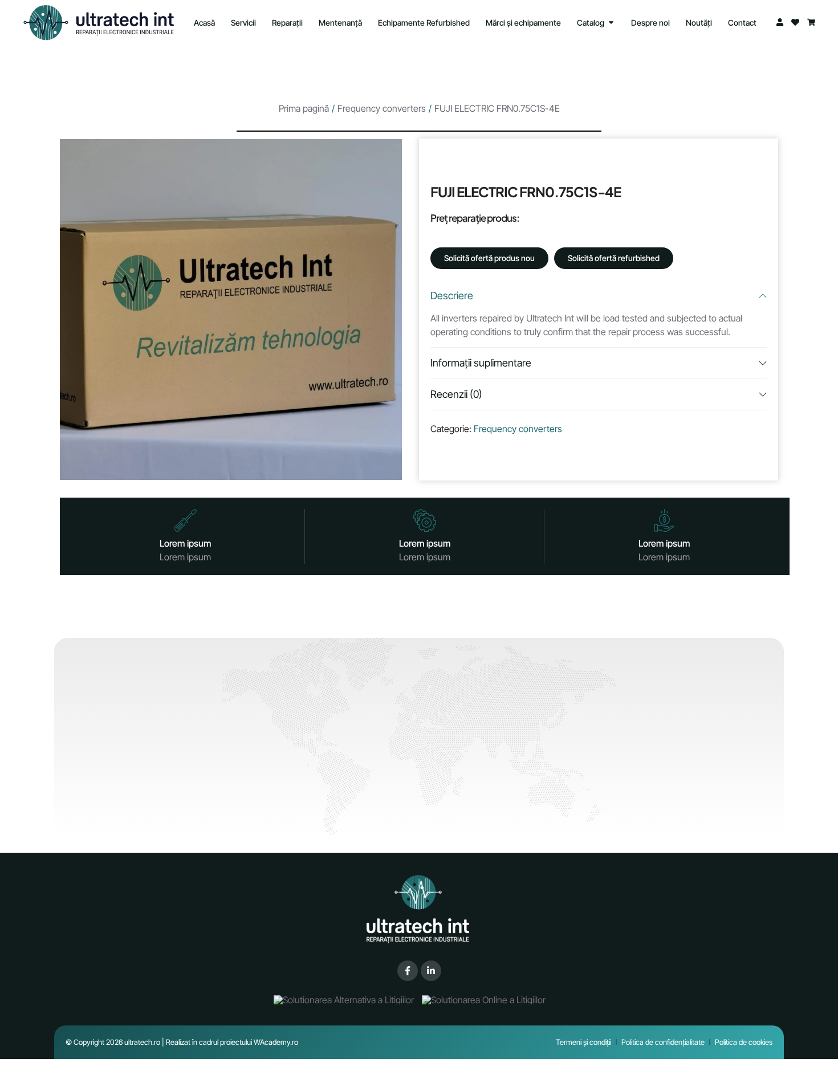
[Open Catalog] (611, 23)
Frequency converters (381, 108)
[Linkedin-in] (431, 970)
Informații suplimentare (480, 363)
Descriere (451, 296)
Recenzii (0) (456, 394)
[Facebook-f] (407, 970)
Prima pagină (304, 108)
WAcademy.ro (276, 1042)
